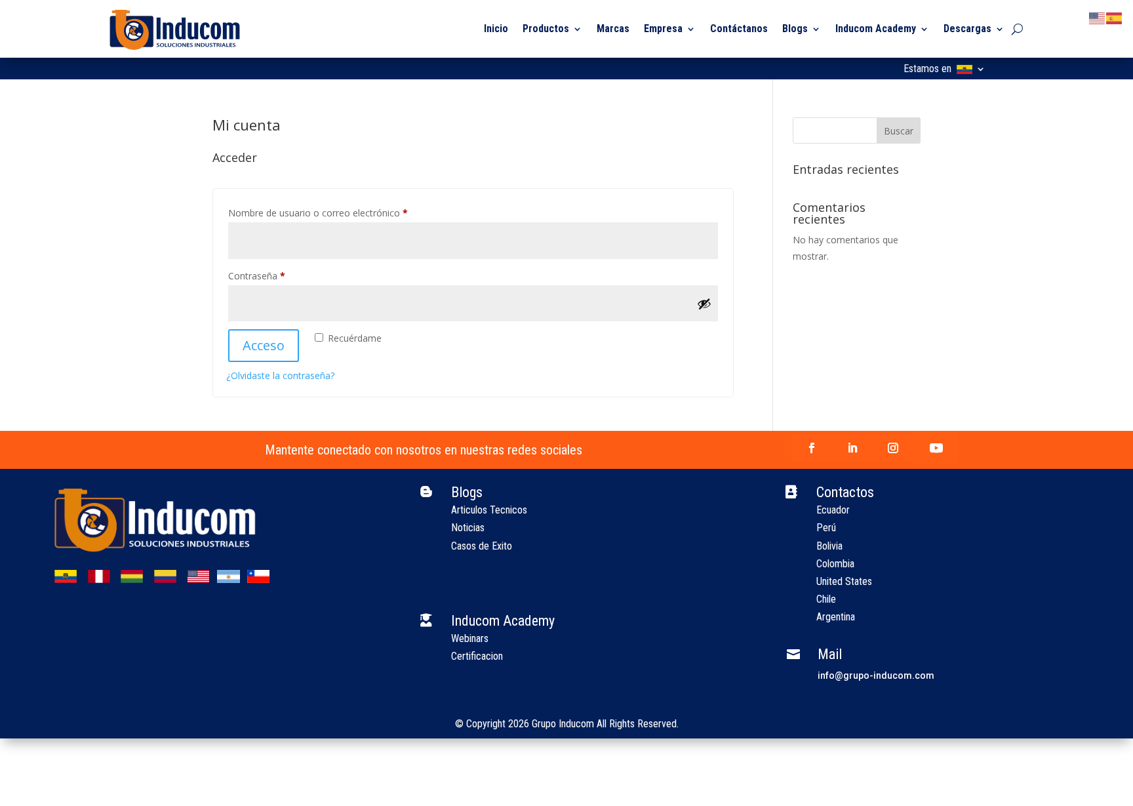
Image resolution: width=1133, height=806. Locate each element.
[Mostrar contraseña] (704, 303)
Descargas (967, 28)
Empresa (663, 28)
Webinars (469, 638)
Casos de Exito (481, 546)
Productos (546, 28)
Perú (826, 527)
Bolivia (829, 546)
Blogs (795, 28)
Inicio (496, 28)
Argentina (835, 617)
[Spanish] (1114, 17)
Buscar (898, 131)
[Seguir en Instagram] (893, 448)
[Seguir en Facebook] (811, 448)
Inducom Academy (875, 28)
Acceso (264, 345)
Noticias (468, 527)
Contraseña (280, 275)
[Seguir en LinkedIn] (852, 448)
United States (844, 581)
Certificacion (477, 656)
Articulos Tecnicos (489, 510)
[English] (1097, 17)
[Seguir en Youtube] (936, 448)
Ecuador (833, 510)
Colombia (835, 563)
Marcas (613, 28)
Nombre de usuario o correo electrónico (341, 212)
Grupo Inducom (563, 723)
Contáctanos (739, 28)
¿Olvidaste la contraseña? (280, 375)
